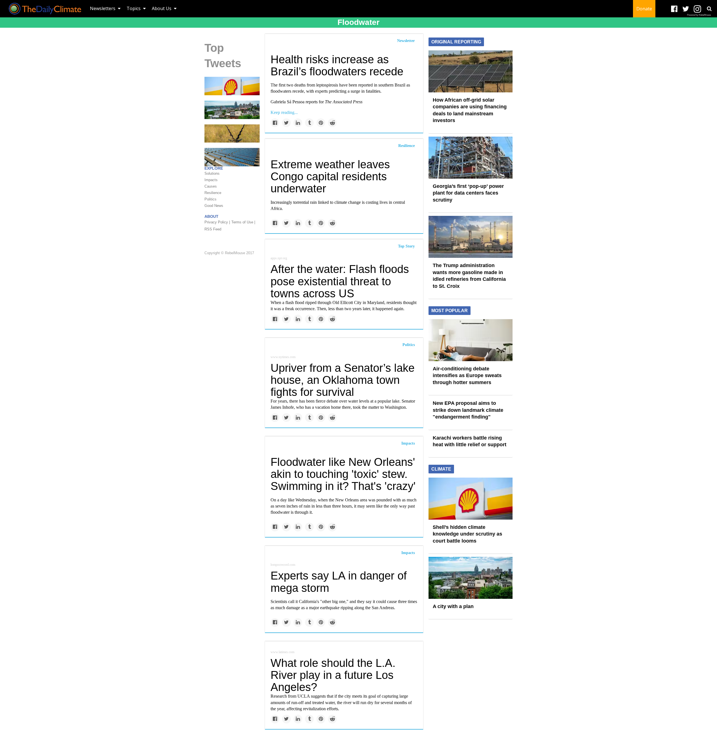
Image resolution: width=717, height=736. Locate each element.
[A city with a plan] (232, 109)
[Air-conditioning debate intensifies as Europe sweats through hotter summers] (471, 339)
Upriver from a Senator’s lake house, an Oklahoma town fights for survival (343, 380)
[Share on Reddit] (332, 122)
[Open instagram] (697, 9)
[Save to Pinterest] (320, 122)
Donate (644, 9)
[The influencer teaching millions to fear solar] (232, 157)
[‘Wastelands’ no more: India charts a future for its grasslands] (232, 133)
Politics (408, 345)
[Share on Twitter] (286, 122)
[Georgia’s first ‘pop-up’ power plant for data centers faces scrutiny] (471, 157)
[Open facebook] (674, 9)
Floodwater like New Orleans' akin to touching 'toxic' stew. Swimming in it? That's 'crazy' (343, 474)
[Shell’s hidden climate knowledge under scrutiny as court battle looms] (232, 85)
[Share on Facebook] (275, 122)
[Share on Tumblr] (309, 122)
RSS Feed (212, 229)
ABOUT (211, 216)
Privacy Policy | (217, 222)
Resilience (406, 146)
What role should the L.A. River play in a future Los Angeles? (333, 675)
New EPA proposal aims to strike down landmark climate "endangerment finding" (468, 410)
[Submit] (709, 8)
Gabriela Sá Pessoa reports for (316, 101)
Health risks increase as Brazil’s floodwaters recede (337, 65)
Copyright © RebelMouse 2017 (229, 253)
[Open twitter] (685, 9)
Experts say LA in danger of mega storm (339, 581)
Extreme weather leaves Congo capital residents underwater (330, 176)
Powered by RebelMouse (699, 15)
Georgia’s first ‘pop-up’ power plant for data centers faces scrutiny (468, 193)
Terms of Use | (243, 222)
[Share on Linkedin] (298, 122)
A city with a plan (453, 606)
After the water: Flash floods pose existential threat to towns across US (340, 281)
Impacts (408, 443)
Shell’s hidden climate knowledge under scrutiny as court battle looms (467, 534)
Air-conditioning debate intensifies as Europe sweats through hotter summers (467, 375)
